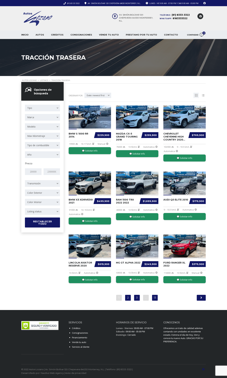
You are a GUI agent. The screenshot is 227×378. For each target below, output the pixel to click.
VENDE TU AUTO (109, 34)
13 (155, 297)
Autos (40, 34)
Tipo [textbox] (29, 108)
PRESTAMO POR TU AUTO (141, 34)
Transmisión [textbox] (34, 183)
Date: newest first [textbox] (96, 95)
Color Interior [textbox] (34, 202)
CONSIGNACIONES (81, 34)
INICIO (25, 34)
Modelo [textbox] (31, 126)
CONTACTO (171, 34)
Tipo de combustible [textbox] (38, 145)
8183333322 (180, 18)
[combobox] (42, 108)
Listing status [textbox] (34, 211)
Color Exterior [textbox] (34, 192)
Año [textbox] (29, 154)
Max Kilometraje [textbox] (36, 136)
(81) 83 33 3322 (73, 3)
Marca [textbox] (30, 117)
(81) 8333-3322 (181, 14)
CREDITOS (57, 34)
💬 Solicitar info (90, 150)
